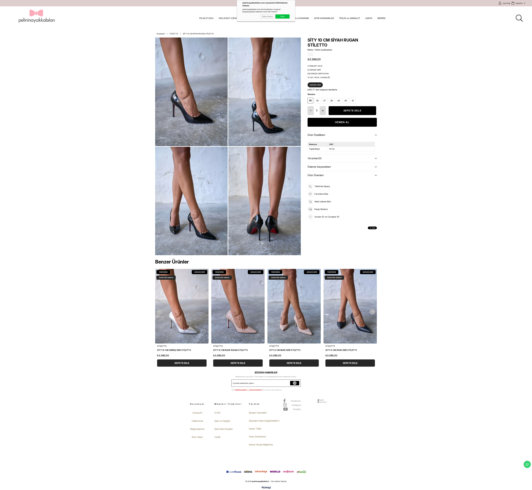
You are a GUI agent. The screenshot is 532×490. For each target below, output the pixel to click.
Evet (282, 16)
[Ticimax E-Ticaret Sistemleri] (266, 487)
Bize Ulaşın (197, 437)
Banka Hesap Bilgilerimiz (261, 444)
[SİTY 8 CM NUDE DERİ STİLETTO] (294, 306)
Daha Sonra (267, 16)
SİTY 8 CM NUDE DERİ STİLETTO (284, 350)
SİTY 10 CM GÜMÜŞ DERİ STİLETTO (174, 350)
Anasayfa (197, 412)
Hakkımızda (197, 421)
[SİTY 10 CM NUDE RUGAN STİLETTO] (238, 306)
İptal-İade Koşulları (223, 429)
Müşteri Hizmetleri (258, 412)
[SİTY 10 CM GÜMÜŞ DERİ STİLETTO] (182, 306)
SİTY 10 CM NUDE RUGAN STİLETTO (230, 350)
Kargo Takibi (255, 428)
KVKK (217, 412)
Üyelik (217, 437)
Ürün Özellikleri (316, 134)
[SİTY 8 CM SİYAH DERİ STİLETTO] (350, 306)
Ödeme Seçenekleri (319, 166)
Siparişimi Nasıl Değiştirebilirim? (264, 420)
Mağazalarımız (197, 429)
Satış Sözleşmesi (257, 436)
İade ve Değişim (222, 421)
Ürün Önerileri (316, 175)
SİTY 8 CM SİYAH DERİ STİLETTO (341, 350)
